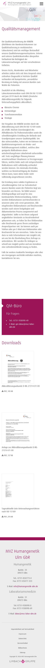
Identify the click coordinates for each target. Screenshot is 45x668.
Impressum (22, 634)
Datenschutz (23, 639)
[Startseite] (17, 3)
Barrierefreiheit (23, 643)
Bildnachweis (22, 648)
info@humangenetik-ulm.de (26, 586)
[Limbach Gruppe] (22, 661)
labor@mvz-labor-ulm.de (25, 614)
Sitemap (22, 653)
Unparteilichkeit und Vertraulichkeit (22, 629)
